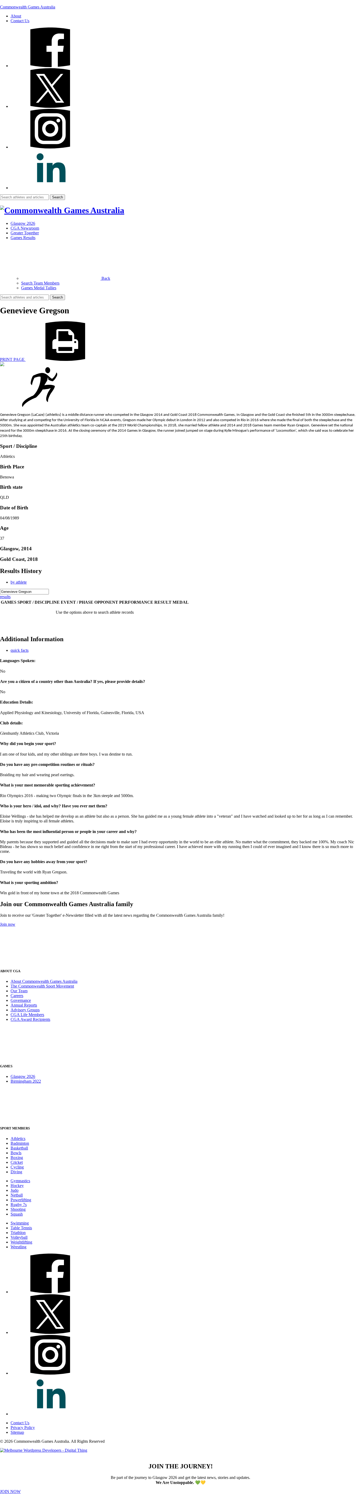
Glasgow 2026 (23, 223)
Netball (17, 1195)
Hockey (17, 1185)
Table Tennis (21, 1228)
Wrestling (18, 1247)
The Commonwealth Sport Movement (42, 986)
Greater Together (25, 233)
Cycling (17, 1167)
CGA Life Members (27, 1014)
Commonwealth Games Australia (27, 7)
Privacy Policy (23, 1427)
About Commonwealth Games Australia (44, 981)
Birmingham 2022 (26, 1081)
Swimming (20, 1223)
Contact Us (20, 20)
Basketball (19, 1148)
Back (105, 278)
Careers (17, 995)
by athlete (19, 582)
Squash (17, 1214)
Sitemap (17, 1432)
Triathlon (18, 1232)
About (16, 16)
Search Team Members (40, 283)
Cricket (17, 1162)
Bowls (16, 1153)
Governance (21, 1000)
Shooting (18, 1209)
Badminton (20, 1143)
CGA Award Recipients (30, 1019)
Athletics (18, 1138)
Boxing (17, 1157)
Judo (14, 1190)
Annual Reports (24, 1005)
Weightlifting (21, 1242)
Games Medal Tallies (38, 288)
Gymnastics (20, 1181)
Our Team (19, 991)
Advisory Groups (25, 1010)
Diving (16, 1172)
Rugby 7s (19, 1204)
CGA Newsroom (25, 228)
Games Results (23, 237)
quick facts (20, 650)
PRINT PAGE (13, 359)
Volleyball (19, 1237)
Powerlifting (21, 1200)
